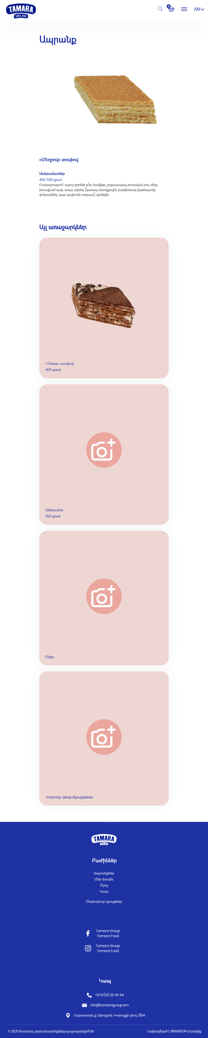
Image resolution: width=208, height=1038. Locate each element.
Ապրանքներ (104, 873)
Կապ (104, 891)
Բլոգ (104, 885)
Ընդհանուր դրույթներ (104, 901)
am (197, 9)
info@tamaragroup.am (109, 1005)
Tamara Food (108, 936)
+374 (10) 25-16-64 (109, 995)
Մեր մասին (104, 879)
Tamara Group (108, 931)
